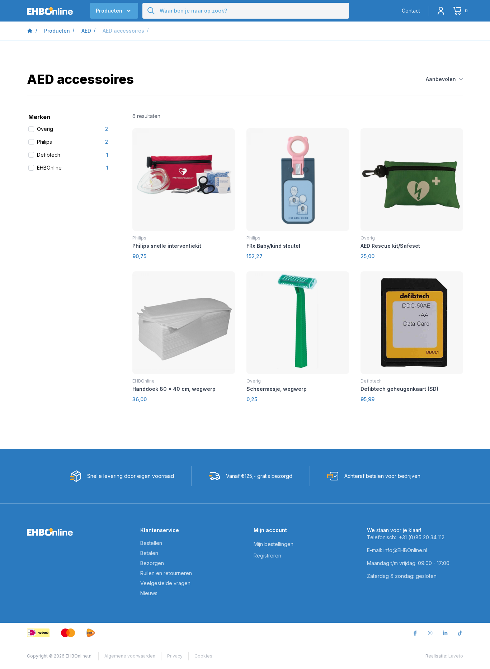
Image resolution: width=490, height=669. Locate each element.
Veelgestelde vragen (165, 583)
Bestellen (151, 543)
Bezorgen (152, 563)
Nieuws (148, 593)
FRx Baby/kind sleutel (273, 246)
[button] (114, 11)
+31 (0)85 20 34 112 (421, 537)
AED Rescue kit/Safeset (390, 246)
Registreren (267, 555)
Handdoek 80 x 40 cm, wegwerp (174, 389)
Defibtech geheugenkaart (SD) (399, 389)
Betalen (149, 553)
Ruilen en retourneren (166, 573)
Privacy (175, 656)
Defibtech (371, 381)
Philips (139, 238)
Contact (411, 11)
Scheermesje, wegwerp (276, 389)
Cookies (203, 656)
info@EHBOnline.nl (405, 550)
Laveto (455, 656)
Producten (57, 31)
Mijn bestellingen (273, 544)
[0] (458, 10)
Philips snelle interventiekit (166, 246)
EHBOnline (143, 381)
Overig (368, 238)
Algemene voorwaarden (129, 656)
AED (86, 31)
